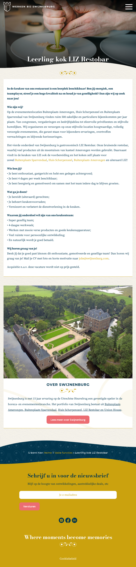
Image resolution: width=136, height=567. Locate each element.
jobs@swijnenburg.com (94, 258)
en (102, 410)
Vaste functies (63, 452)
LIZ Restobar (91, 410)
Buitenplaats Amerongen (90, 160)
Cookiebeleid (68, 558)
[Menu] (128, 7)
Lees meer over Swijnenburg (68, 419)
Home (48, 452)
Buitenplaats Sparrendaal (31, 160)
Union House (112, 410)
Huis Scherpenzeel (60, 160)
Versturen (29, 506)
